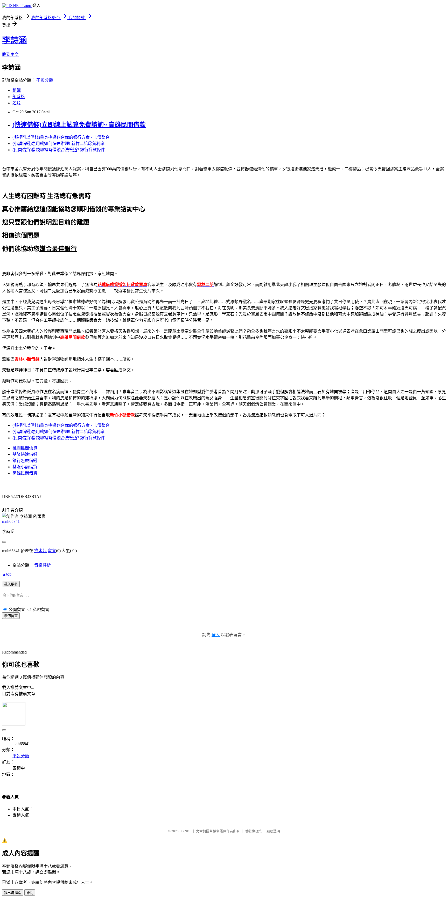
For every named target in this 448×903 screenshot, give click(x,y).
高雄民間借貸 (24, 473)
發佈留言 (11, 616)
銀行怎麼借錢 (24, 460)
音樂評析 (42, 565)
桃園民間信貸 (24, 448)
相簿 (16, 90)
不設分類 (44, 80)
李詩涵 (14, 40)
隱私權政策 (253, 831)
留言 (52, 550)
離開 (29, 893)
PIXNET (185, 831)
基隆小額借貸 (24, 467)
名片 (16, 103)
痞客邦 (40, 550)
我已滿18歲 (12, 893)
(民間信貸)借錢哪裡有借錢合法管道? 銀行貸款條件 (58, 150)
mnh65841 (11, 521)
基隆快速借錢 (24, 454)
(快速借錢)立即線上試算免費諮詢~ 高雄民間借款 (79, 124)
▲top (6, 574)
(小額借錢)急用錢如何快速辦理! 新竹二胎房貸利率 (58, 143)
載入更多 (11, 584)
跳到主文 (10, 54)
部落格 (18, 96)
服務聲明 (273, 831)
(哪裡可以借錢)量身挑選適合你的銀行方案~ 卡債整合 (61, 137)
